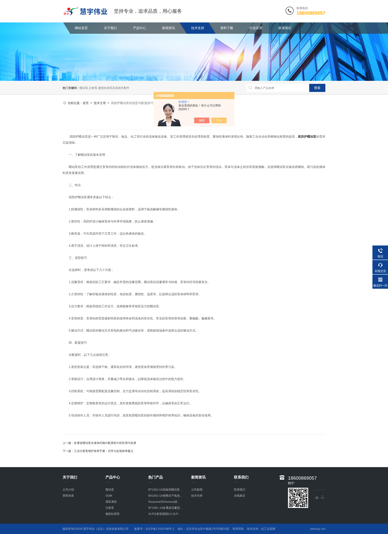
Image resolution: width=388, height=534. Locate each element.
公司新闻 (196, 489)
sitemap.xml (317, 528)
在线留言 (239, 495)
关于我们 (110, 28)
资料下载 (226, 28)
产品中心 (139, 28)
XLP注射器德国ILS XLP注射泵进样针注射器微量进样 (165, 513)
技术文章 (100, 103)
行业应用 (255, 28)
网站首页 (81, 28)
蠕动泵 (109, 489)
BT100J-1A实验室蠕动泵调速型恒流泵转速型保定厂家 (165, 489)
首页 (86, 103)
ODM (108, 495)
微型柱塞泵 (112, 513)
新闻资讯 (168, 28)
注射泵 (109, 507)
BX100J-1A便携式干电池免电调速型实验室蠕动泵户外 (165, 495)
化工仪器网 (268, 528)
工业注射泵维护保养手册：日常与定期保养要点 (103, 451)
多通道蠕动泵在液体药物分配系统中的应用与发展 (105, 442)
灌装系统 (111, 501)
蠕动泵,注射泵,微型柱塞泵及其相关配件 (104, 88)
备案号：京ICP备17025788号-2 (154, 528)
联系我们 (284, 28)
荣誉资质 (68, 495)
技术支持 (197, 28)
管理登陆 (238, 528)
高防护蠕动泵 (307, 136)
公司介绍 (68, 489)
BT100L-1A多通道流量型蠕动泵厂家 (165, 507)
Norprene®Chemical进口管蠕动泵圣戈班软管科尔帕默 (165, 501)
